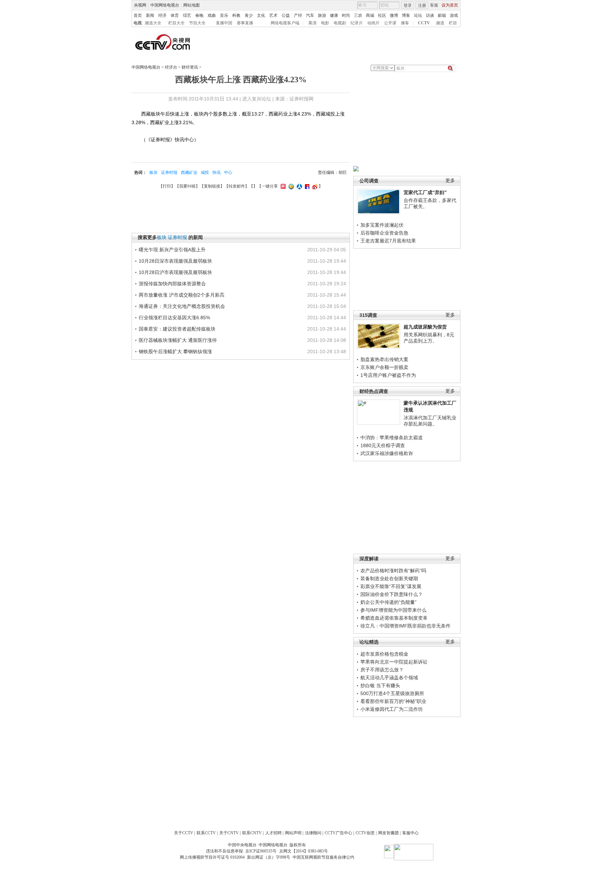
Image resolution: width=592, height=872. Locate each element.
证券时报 (169, 172)
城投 (205, 172)
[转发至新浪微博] (314, 186)
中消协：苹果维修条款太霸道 (391, 437)
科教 (236, 15)
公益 (286, 15)
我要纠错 (187, 186)
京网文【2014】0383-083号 (303, 851)
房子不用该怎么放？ (382, 669)
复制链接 (212, 186)
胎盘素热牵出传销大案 (384, 359)
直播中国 (224, 23)
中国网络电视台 (164, 5)
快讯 (216, 172)
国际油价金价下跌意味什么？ (391, 594)
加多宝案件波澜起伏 (382, 225)
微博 (394, 15)
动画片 (373, 23)
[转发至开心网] (282, 186)
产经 (298, 15)
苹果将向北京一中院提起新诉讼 (394, 662)
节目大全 (197, 23)
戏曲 (212, 15)
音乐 (224, 15)
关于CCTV (183, 833)
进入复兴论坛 (256, 98)
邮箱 (442, 15)
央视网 (140, 5)
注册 (422, 5)
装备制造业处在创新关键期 (389, 578)
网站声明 (293, 833)
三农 (358, 15)
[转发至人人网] (298, 186)
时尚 (346, 15)
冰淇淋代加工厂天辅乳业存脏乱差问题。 (430, 421)
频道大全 (153, 23)
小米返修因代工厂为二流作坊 (391, 709)
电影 (325, 23)
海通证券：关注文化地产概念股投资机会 (182, 306)
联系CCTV (206, 833)
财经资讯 (190, 67)
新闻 (150, 15)
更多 (450, 180)
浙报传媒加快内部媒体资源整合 (172, 283)
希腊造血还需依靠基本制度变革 (394, 618)
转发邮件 (237, 186)
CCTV (424, 23)
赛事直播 (245, 23)
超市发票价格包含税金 (384, 654)
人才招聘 (273, 833)
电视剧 (340, 23)
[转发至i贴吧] (306, 186)
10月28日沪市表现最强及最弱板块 (175, 272)
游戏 (454, 15)
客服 (434, 5)
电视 (138, 23)
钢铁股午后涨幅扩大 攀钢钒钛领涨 (175, 351)
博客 (406, 15)
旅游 (322, 15)
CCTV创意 (365, 833)
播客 (405, 23)
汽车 (310, 15)
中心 (228, 172)
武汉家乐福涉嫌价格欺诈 (386, 453)
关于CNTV (229, 833)
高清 (312, 23)
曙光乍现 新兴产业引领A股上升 (172, 249)
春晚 (199, 15)
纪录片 (356, 23)
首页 (138, 15)
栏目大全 (176, 23)
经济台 (171, 67)
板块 (153, 172)
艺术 (273, 15)
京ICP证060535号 (260, 851)
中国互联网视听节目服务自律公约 (323, 857)
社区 (382, 15)
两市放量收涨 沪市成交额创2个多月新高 (181, 295)
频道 (440, 23)
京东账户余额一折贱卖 (384, 367)
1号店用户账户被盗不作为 (388, 375)
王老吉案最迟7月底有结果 (388, 240)
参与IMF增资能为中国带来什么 (393, 610)
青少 (249, 15)
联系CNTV (252, 833)
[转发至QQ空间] (290, 186)
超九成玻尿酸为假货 (425, 327)
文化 (261, 15)
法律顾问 (313, 833)
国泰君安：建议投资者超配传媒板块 (177, 329)
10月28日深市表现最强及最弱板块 (175, 261)
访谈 (430, 15)
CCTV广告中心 (338, 833)
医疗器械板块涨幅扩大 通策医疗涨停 (178, 340)
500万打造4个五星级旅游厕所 (392, 693)
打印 (167, 186)
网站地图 (191, 5)
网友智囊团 (388, 833)
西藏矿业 (189, 172)
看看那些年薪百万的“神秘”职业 (393, 701)
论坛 (418, 15)
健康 (334, 15)
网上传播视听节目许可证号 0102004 (212, 857)
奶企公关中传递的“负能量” (388, 602)
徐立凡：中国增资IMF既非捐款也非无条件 (405, 626)
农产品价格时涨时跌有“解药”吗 (393, 570)
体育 (175, 15)
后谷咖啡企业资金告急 (384, 233)
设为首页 (450, 5)
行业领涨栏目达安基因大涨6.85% (174, 317)
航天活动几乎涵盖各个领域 (389, 677)
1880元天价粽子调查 (382, 445)
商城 (370, 15)
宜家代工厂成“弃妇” (425, 192)
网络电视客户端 (285, 23)
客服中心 (410, 833)
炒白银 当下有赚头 (380, 685)
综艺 (187, 15)
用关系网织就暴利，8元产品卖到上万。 (429, 338)
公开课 (390, 23)
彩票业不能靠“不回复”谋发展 (390, 586)
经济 (162, 15)
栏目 (453, 23)
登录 (408, 5)
